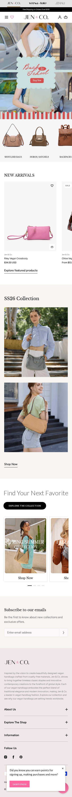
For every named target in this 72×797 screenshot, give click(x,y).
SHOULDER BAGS (13, 157)
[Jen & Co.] (36, 17)
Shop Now (10, 464)
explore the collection (25, 505)
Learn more (20, 784)
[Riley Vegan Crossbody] (30, 216)
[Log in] (60, 17)
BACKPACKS (65, 157)
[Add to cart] (52, 247)
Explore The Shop (15, 722)
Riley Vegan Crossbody (16, 258)
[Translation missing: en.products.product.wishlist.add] (52, 185)
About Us (10, 709)
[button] (6, 17)
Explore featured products (20, 270)
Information (11, 735)
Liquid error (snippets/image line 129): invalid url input (17, 662)
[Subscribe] (63, 632)
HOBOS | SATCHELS (39, 157)
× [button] (63, 768)
